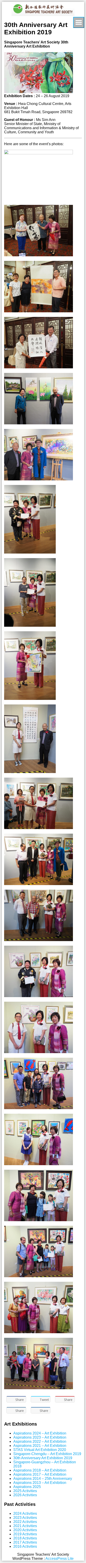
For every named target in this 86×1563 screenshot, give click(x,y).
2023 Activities (25, 1518)
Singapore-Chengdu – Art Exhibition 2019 (47, 1454)
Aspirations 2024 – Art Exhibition (39, 1433)
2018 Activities (25, 1538)
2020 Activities (25, 1530)
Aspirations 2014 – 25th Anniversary (42, 1478)
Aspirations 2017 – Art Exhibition (39, 1474)
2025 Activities (25, 1491)
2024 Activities (25, 1513)
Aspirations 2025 (27, 1487)
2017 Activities (25, 1542)
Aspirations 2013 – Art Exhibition (39, 1483)
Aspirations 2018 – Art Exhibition (39, 1470)
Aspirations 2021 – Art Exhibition (39, 1446)
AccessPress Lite (59, 1558)
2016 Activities (25, 1546)
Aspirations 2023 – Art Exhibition (39, 1437)
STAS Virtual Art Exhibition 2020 (39, 1450)
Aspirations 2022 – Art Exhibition (39, 1441)
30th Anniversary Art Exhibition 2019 (42, 1458)
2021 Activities (25, 1526)
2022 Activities (25, 1522)
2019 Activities (25, 1534)
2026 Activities (25, 1495)
